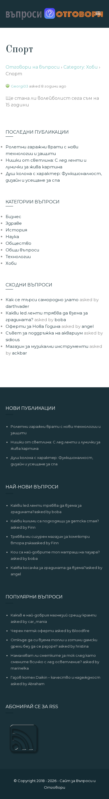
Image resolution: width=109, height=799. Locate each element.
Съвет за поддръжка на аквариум (44, 333)
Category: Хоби (80, 67)
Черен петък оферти (32, 630)
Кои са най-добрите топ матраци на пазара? (55, 552)
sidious (13, 339)
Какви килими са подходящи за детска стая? (55, 521)
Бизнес (13, 216)
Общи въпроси (22, 250)
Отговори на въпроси (33, 67)
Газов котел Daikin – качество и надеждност (55, 677)
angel (88, 326)
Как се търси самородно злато (42, 299)
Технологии (18, 256)
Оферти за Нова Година (33, 326)
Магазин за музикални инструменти (47, 346)
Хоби (11, 263)
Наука (12, 236)
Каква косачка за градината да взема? (48, 567)
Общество (18, 243)
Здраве (14, 223)
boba (60, 319)
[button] (98, 14)
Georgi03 (19, 86)
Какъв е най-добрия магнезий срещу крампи (53, 615)
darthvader (17, 306)
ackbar (19, 353)
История (16, 230)
